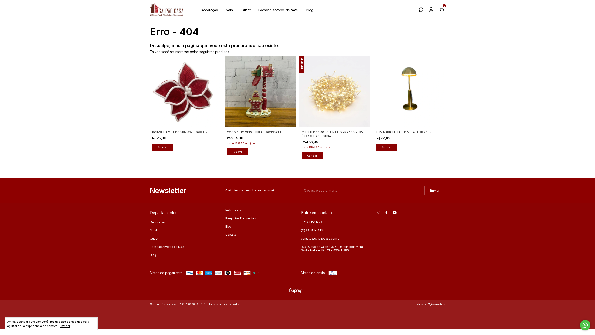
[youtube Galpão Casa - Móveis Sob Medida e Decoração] (395, 212)
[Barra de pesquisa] (421, 10)
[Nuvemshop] (430, 305)
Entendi (65, 326)
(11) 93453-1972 (312, 230)
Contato (230, 234)
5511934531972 (311, 222)
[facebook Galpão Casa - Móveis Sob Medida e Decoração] (386, 212)
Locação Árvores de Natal (278, 10)
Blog (309, 10)
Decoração (209, 10)
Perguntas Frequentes (240, 218)
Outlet (246, 10)
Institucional (233, 210)
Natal (230, 10)
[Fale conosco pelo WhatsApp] (585, 325)
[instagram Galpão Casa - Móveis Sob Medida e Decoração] (378, 212)
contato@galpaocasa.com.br (320, 238)
